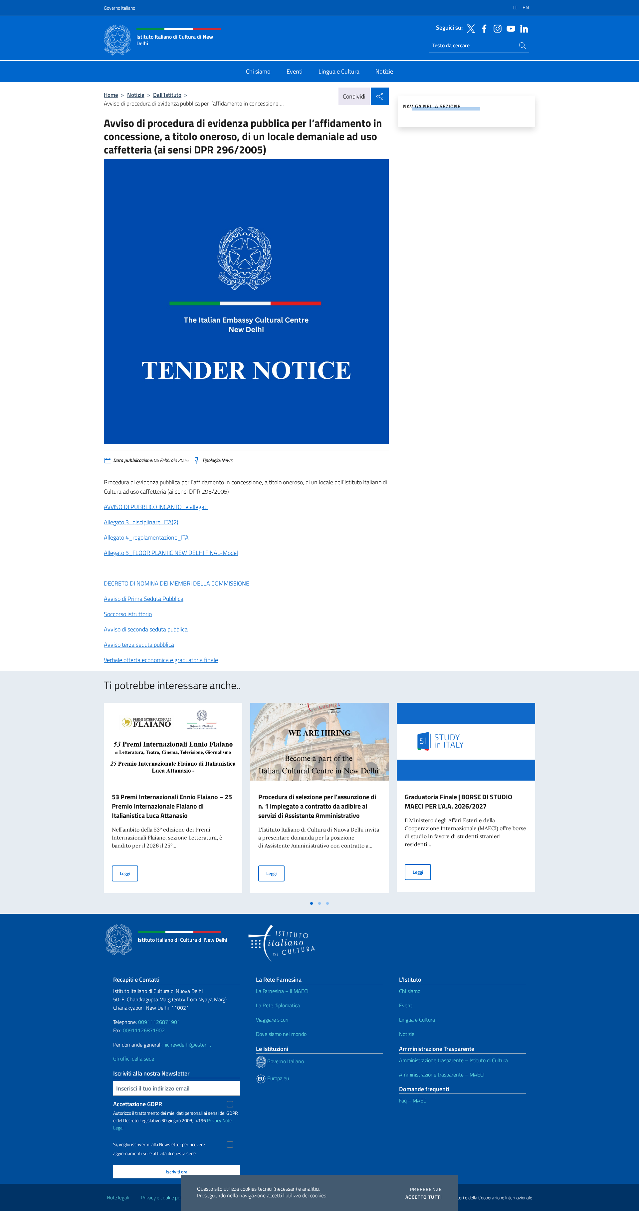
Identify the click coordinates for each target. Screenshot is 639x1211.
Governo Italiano (119, 7)
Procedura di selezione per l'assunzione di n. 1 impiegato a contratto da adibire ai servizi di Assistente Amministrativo (317, 806)
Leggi (129, 873)
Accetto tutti (423, 1197)
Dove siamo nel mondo (281, 1034)
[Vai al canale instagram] (496, 28)
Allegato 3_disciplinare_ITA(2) (141, 522)
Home (111, 95)
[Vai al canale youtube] (509, 28)
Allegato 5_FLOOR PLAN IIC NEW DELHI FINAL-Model (171, 552)
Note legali (118, 1197)
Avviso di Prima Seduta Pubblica (143, 598)
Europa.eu (277, 1078)
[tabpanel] (173, 800)
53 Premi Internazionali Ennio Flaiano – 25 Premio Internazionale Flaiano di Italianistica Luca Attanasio (172, 806)
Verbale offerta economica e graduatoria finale (161, 659)
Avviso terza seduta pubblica (139, 644)
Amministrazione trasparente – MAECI (442, 1075)
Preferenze (426, 1189)
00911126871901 (159, 1022)
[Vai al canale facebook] (482, 28)
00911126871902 (144, 1030)
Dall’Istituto (167, 95)
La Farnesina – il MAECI (282, 991)
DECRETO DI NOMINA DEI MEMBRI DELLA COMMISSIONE (176, 583)
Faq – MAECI (413, 1100)
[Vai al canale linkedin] (522, 28)
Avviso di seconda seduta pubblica (146, 629)
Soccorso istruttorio (128, 613)
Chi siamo (409, 991)
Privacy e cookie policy (164, 1197)
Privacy (214, 1120)
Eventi (406, 1005)
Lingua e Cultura (417, 1020)
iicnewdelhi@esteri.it (188, 1045)
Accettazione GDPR (137, 1103)
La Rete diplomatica (278, 1005)
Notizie (135, 95)
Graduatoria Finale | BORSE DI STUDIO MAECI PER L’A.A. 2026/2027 (458, 801)
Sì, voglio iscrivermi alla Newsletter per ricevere (159, 1144)
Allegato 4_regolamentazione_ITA (146, 537)
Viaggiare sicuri (272, 1020)
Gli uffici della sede (133, 1059)
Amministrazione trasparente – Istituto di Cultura (453, 1060)
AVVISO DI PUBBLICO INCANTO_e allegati (156, 506)
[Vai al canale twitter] (469, 28)
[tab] (311, 903)
